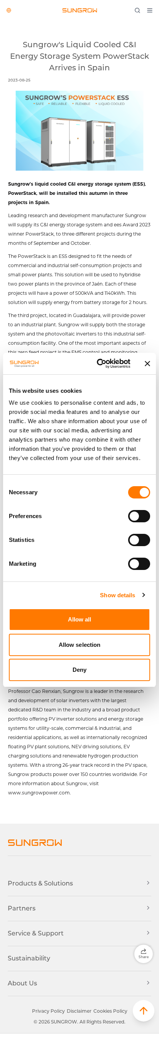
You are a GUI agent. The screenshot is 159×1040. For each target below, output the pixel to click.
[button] (143, 1011)
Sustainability (29, 958)
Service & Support (36, 933)
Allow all (79, 619)
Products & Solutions (40, 883)
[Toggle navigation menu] (152, 10)
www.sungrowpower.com (39, 793)
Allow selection (80, 644)
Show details (117, 595)
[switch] (139, 516)
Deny (79, 669)
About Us (22, 983)
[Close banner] (147, 363)
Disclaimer (79, 1011)
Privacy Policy (48, 1011)
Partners (22, 908)
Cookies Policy (110, 1011)
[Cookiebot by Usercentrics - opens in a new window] (98, 364)
